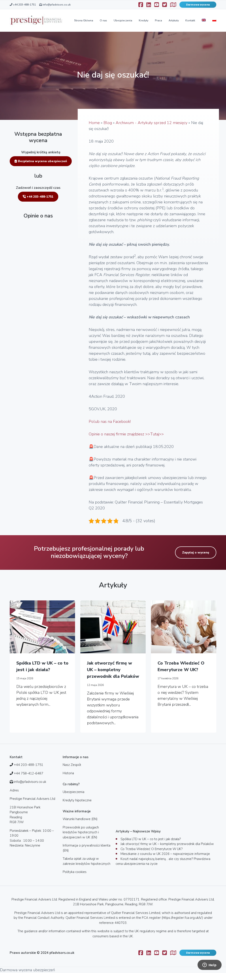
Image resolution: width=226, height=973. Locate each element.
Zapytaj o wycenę (195, 552)
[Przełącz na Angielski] (204, 20)
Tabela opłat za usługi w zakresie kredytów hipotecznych (86, 861)
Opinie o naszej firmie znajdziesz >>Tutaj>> (126, 434)
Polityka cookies (75, 872)
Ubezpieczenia (123, 20)
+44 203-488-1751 (24, 4)
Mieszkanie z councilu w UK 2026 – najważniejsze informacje (165, 854)
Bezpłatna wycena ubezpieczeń (42, 161)
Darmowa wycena (198, 4)
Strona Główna (83, 20)
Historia (68, 773)
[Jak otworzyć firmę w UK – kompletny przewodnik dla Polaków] (113, 626)
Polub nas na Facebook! (110, 421)
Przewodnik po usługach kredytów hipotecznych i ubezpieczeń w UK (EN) (81, 832)
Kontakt (190, 20)
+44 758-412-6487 (28, 773)
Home (94, 122)
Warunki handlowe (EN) (80, 819)
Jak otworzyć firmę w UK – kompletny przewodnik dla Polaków (113, 669)
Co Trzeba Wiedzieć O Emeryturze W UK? (181, 666)
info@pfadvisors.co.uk (56, 4)
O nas (103, 20)
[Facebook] (140, 4)
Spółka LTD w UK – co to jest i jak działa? (42, 666)
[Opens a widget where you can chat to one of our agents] (209, 965)
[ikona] (148, 4)
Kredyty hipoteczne (77, 800)
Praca (158, 20)
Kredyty (143, 20)
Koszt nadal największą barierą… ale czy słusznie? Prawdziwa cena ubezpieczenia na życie (163, 861)
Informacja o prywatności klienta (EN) (86, 848)
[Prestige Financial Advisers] (36, 20)
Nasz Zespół (72, 765)
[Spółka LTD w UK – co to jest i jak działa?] (42, 626)
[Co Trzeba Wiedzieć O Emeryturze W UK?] (183, 626)
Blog (108, 122)
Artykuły (174, 20)
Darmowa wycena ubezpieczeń (27, 970)
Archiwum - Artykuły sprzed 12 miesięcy (151, 122)
